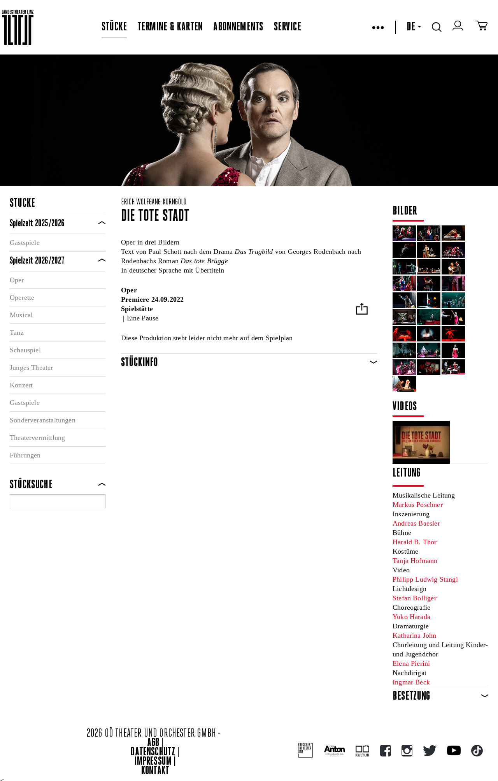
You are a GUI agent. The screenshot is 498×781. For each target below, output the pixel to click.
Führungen (25, 455)
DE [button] (411, 27)
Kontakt (155, 771)
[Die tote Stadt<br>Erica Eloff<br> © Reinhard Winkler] (453, 350)
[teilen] (362, 310)
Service (287, 27)
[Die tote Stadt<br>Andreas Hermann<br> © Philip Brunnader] (404, 300)
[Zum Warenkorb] (481, 27)
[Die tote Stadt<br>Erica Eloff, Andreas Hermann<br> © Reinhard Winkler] (404, 333)
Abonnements (238, 27)
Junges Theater (31, 367)
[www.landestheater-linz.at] (17, 27)
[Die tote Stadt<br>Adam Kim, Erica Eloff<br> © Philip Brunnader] (404, 283)
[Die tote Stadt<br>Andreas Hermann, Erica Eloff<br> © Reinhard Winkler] (453, 317)
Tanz (17, 332)
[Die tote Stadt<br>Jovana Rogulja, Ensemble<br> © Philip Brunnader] (453, 250)
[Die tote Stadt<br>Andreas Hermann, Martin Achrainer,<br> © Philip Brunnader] (453, 266)
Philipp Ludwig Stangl (425, 579)
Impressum (153, 762)
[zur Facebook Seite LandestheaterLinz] (385, 750)
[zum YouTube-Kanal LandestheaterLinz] (454, 750)
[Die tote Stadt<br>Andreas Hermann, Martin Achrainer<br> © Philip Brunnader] (428, 250)
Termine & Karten (170, 27)
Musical (21, 315)
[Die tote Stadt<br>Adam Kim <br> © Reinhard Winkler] (428, 317)
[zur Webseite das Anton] (334, 750)
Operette (22, 297)
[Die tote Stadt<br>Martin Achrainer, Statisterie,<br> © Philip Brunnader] (428, 266)
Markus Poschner (418, 504)
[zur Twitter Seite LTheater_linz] (430, 750)
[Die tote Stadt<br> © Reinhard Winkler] (404, 367)
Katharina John (415, 635)
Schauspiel (25, 350)
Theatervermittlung (37, 438)
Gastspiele (25, 242)
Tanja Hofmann (415, 561)
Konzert (21, 385)
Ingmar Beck (411, 682)
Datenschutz (153, 752)
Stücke (114, 27)
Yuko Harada (411, 617)
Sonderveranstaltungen (42, 420)
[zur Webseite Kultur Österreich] (362, 750)
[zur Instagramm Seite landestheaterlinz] (407, 750)
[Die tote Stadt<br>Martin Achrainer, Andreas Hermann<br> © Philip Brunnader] (404, 266)
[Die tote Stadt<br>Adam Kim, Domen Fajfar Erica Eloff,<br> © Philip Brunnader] (428, 233)
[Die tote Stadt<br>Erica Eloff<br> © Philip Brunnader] (453, 283)
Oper (17, 280)
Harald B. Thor (415, 542)
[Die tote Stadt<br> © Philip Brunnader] (428, 283)
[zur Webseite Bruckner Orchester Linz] (306, 750)
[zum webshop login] (458, 27)
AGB (153, 743)
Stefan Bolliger (415, 598)
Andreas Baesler (416, 523)
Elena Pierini (411, 663)
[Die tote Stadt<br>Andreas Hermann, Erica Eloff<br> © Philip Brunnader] (453, 233)
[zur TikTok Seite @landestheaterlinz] (477, 750)
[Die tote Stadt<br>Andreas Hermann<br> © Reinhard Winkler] (453, 300)
